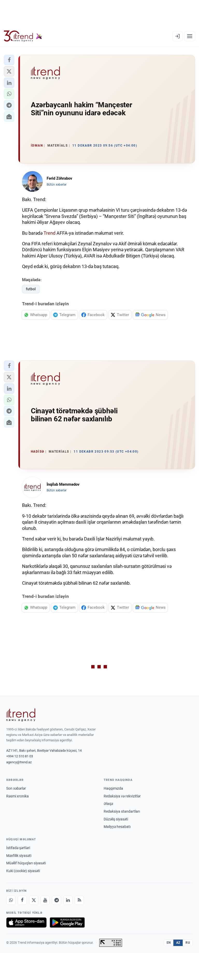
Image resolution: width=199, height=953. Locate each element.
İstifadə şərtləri (18, 848)
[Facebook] (22, 900)
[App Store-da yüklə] (26, 922)
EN (169, 942)
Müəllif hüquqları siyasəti (26, 863)
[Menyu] (189, 36)
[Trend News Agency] (20, 714)
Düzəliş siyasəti (116, 819)
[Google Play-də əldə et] (67, 922)
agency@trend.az (19, 762)
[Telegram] (56, 900)
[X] (33, 900)
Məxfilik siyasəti (18, 855)
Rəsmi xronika (17, 796)
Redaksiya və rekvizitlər (122, 796)
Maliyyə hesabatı (117, 827)
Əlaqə (108, 804)
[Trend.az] (23, 36)
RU (188, 942)
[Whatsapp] (11, 900)
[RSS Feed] (79, 900)
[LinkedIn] (68, 900)
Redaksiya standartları (122, 811)
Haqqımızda (113, 788)
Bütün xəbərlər (57, 184)
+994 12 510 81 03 (19, 756)
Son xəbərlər (16, 788)
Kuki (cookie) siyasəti (23, 871)
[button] (9, 60)
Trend (49, 233)
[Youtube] (45, 900)
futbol (31, 289)
